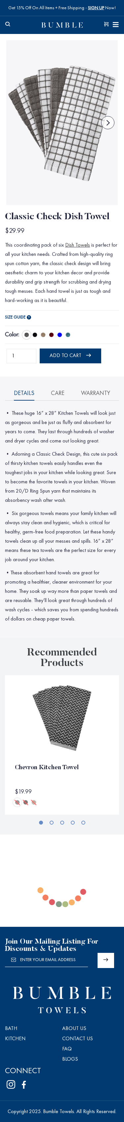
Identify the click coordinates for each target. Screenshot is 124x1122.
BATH (11, 1028)
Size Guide (15, 317)
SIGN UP (96, 8)
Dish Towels (77, 245)
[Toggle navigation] (115, 25)
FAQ (67, 1049)
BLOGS (70, 1059)
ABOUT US (74, 1028)
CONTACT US (77, 1039)
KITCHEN (15, 1039)
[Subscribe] (106, 960)
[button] (41, 823)
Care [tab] (57, 393)
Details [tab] (24, 393)
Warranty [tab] (95, 393)
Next (107, 122)
